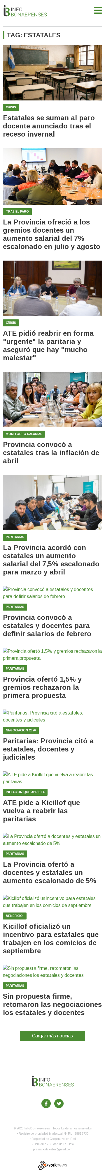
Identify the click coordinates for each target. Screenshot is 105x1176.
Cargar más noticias (52, 1035)
